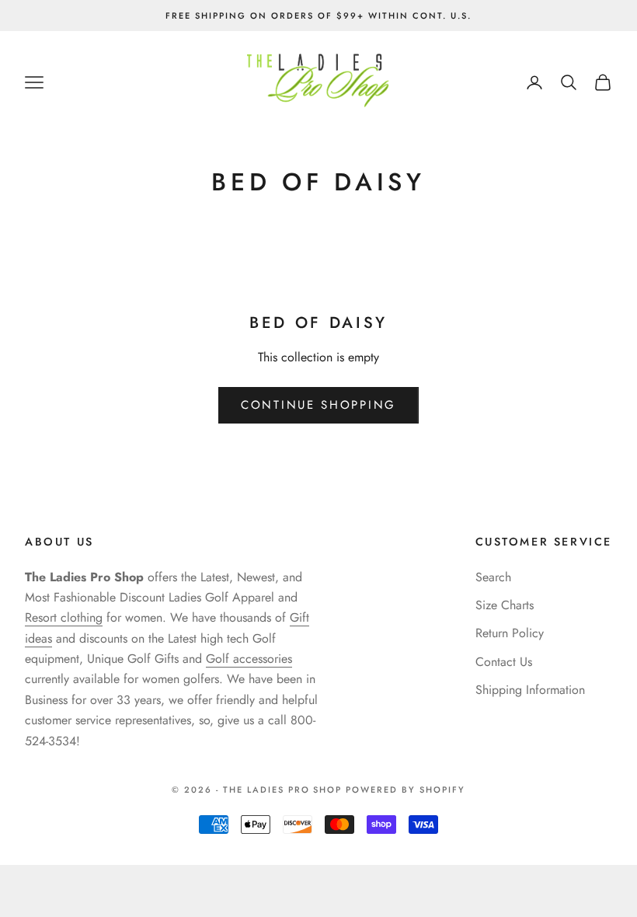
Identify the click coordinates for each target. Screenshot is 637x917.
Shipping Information (530, 690)
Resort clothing (64, 617)
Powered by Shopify (405, 789)
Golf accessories (249, 659)
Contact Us (503, 662)
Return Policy (509, 633)
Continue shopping (318, 404)
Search (493, 577)
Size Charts (504, 605)
